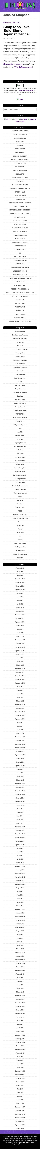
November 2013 (20, 837)
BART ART (20, 142)
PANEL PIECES (20, 239)
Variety (20, 529)
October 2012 (20, 880)
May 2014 (20, 816)
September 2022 (20, 683)
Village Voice (20, 532)
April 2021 (20, 730)
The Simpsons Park (20, 479)
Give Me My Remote (20, 417)
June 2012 (20, 895)
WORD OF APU (20, 314)
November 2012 (20, 877)
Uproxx (20, 522)
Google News (20, 421)
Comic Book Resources (20, 367)
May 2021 (20, 726)
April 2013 (20, 859)
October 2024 (20, 618)
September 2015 (20, 765)
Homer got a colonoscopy (13, 64)
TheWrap (20, 500)
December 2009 (20, 1003)
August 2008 (20, 1053)
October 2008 (20, 1046)
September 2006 (20, 1125)
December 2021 (20, 712)
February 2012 (20, 909)
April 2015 (20, 776)
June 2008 (20, 1060)
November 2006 (20, 1118)
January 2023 (20, 672)
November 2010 (20, 963)
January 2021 (20, 740)
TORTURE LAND (20, 285)
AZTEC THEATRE (20, 138)
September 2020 (20, 755)
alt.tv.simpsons (20, 331)
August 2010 (20, 974)
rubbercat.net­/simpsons (26, 90)
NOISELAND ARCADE (20, 228)
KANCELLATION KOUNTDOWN (20, 203)
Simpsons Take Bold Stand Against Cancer (16, 30)
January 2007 (20, 1110)
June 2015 (20, 769)
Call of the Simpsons (20, 360)
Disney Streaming (20, 403)
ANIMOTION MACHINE (20, 131)
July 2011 (20, 934)
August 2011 (20, 931)
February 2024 (20, 640)
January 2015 (20, 787)
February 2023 (20, 668)
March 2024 (20, 636)
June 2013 (20, 852)
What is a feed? (20, 121)
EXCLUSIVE (20, 174)
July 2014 (20, 809)
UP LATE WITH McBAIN (20, 296)
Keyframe (20, 439)
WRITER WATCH (20, 318)
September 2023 (20, 651)
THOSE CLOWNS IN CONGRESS (20, 278)
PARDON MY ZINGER (20, 242)
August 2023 (20, 654)
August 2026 (20, 568)
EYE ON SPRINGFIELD (20, 177)
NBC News (20, 453)
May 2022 (20, 694)
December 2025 (20, 579)
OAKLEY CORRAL (20, 235)
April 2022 (20, 697)
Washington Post (20, 547)
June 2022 (20, 690)
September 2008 (20, 1049)
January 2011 (20, 956)
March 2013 (20, 862)
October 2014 (20, 798)
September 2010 (20, 970)
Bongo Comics (20, 356)
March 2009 (20, 1031)
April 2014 (20, 819)
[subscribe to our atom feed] (8, 119)
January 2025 (20, 611)
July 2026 (20, 571)
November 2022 (20, 679)
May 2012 (20, 898)
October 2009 (20, 1010)
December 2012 (20, 873)
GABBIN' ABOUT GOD (20, 185)
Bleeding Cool (20, 353)
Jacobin (20, 432)
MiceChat (20, 450)
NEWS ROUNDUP (20, 224)
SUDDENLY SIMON (20, 271)
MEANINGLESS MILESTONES (20, 213)
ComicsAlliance (20, 374)
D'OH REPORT (20, 167)
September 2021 (20, 719)
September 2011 (20, 927)
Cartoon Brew (20, 364)
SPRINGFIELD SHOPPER (20, 267)
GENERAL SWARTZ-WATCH (20, 188)
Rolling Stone (20, 464)
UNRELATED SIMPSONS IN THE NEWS (20, 292)
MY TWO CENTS (20, 217)
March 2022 (20, 701)
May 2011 (20, 942)
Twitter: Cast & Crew (20, 514)
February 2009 (20, 1035)
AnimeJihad (20, 342)
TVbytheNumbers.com (23, 67)
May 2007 (20, 1096)
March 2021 (20, 733)
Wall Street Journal (20, 543)
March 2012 (20, 906)
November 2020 (20, 748)
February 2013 (20, 866)
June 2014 (20, 812)
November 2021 (20, 715)
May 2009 (20, 1024)
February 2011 (20, 952)
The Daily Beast (20, 385)
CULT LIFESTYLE (20, 163)
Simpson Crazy (20, 471)
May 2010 (20, 985)
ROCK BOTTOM (20, 257)
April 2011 (20, 945)
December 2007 (20, 1074)
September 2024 (20, 622)
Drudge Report (20, 407)
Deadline (20, 396)
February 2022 (20, 704)
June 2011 (20, 938)
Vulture (20, 540)
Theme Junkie (23, 1144)
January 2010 (20, 999)
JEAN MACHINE (20, 195)
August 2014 (20, 805)
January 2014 (20, 830)
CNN (20, 382)
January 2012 (20, 913)
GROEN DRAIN (20, 192)
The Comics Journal (20, 493)
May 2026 (20, 575)
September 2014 (20, 801)
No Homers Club (20, 461)
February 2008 (20, 1071)
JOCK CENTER (20, 199)
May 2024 (20, 629)
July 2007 (20, 1089)
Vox (20, 536)
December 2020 (20, 744)
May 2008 (20, 1064)
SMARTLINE (20, 264)
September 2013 (20, 845)
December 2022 (20, 676)
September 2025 (20, 589)
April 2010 (20, 988)
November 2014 (20, 794)
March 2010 (20, 992)
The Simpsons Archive (20, 475)
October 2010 (20, 967)
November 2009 (20, 1006)
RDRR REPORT (20, 246)
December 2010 (20, 959)
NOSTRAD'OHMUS (20, 231)
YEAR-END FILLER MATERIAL (20, 321)
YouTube (20, 558)
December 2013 (20, 834)
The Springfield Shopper (20, 486)
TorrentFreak (20, 507)
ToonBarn (20, 504)
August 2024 (20, 625)
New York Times (20, 457)
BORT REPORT (20, 152)
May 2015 (20, 773)
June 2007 (20, 1092)
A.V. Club (20, 346)
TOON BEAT (20, 282)
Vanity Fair (20, 525)
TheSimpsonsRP (20, 482)
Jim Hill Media (20, 435)
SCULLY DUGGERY (20, 260)
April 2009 (20, 1028)
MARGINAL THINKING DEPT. (20, 210)
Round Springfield (20, 468)
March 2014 (20, 823)
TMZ (20, 511)
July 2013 (20, 848)
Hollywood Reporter (20, 425)
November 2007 (20, 1078)
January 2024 (20, 643)
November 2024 (20, 615)
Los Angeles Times (20, 446)
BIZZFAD (20, 145)
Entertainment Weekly (20, 410)
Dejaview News (20, 399)
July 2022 (20, 686)
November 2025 (20, 582)
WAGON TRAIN (20, 303)
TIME (20, 496)
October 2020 (20, 751)
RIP (20, 253)
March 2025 (20, 607)
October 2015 (20, 762)
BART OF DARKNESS (20, 349)
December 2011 (20, 916)
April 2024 (20, 633)
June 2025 (20, 597)
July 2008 (20, 1056)
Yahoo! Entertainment (20, 554)
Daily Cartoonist (20, 389)
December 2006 (20, 1114)
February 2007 (20, 1107)
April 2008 (20, 1067)
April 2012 (20, 902)
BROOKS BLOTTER (20, 156)
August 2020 (20, 758)
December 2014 (20, 791)
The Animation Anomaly (20, 335)
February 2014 (20, 827)
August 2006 (20, 1128)
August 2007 (20, 1085)
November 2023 (20, 647)
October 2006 (20, 1121)
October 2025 (20, 586)
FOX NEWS (20, 181)
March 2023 (20, 665)
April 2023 (20, 661)
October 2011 (20, 924)
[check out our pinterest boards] (32, 119)
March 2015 (20, 780)
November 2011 (20, 920)
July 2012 (20, 891)
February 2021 (20, 737)
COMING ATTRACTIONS (11, 22)
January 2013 (20, 870)
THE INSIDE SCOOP (20, 274)
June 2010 (20, 981)
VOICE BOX (20, 300)
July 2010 (20, 977)
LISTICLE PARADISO (20, 206)
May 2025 (20, 600)
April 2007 (20, 1100)
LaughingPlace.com (20, 443)
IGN (20, 428)
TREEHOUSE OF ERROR (20, 289)
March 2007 (20, 1103)
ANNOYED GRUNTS (20, 134)
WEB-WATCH (20, 307)
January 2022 (20, 708)
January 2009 (20, 1039)
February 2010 (20, 995)
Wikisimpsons (20, 550)
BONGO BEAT (20, 149)
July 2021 (20, 722)
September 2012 (20, 884)
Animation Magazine (20, 338)
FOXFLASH (20, 414)
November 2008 (20, 1042)
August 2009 (20, 1017)
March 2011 (20, 949)
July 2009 (20, 1021)
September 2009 (20, 1013)
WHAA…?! (20, 310)
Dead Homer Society (20, 392)
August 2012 (20, 888)
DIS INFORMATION (20, 170)
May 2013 (20, 855)
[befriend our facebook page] (23, 119)
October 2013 (20, 841)
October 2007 (20, 1082)
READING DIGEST (20, 249)
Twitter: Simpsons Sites (20, 518)
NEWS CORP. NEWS (20, 221)
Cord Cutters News (20, 378)
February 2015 (20, 783)
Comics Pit (20, 371)
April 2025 (20, 604)
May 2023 (20, 658)
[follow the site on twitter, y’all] (15, 119)
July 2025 (20, 593)
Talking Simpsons (20, 489)
